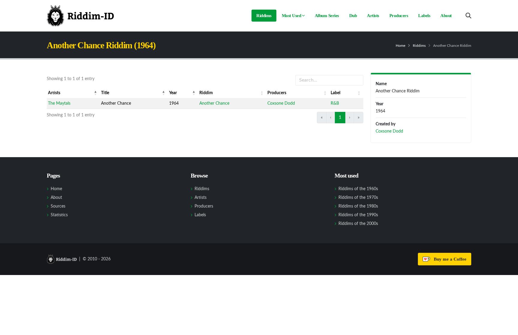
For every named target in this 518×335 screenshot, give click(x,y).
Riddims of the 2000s (358, 224)
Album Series (327, 15)
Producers (398, 15)
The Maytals (59, 103)
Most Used (291, 15)
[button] (95, 93)
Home (400, 45)
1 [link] (340, 117)
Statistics (59, 215)
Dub (353, 15)
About (446, 15)
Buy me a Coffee (448, 259)
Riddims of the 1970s (358, 198)
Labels (424, 15)
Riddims (264, 15)
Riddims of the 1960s (358, 189)
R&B (335, 103)
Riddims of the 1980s (358, 206)
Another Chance (214, 103)
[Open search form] (468, 16)
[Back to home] (80, 15)
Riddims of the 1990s (358, 215)
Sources (58, 206)
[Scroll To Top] (507, 328)
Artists (373, 15)
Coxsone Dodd (281, 103)
